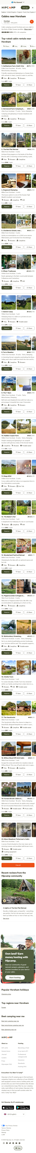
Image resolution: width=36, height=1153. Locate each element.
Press (3, 1061)
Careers (3, 1058)
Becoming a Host (23, 1048)
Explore (3, 12)
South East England (29, 12)
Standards (21, 1063)
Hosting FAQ (22, 1066)
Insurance (21, 1060)
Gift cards (4, 1048)
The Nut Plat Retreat (18, 908)
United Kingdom (11, 12)
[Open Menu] (32, 7)
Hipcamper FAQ (6, 1064)
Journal (3, 1054)
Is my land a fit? (23, 1051)
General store (5, 1051)
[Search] (32, 22)
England (19, 12)
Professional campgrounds (22, 1055)
